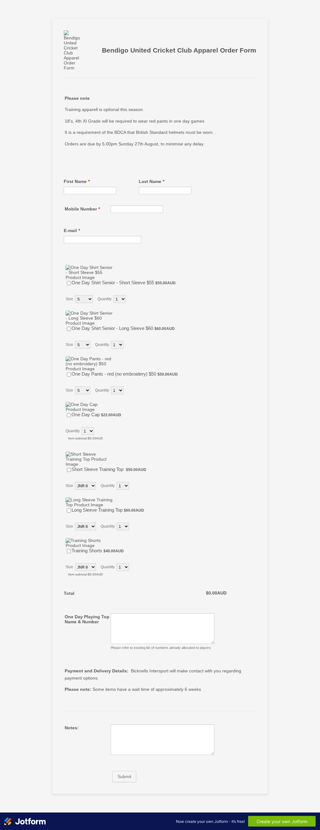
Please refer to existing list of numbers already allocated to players (161, 648)
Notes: (72, 727)
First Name (77, 181)
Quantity (105, 299)
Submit (124, 776)
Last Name (151, 181)
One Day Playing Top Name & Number (87, 619)
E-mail (72, 230)
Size (69, 299)
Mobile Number (82, 208)
